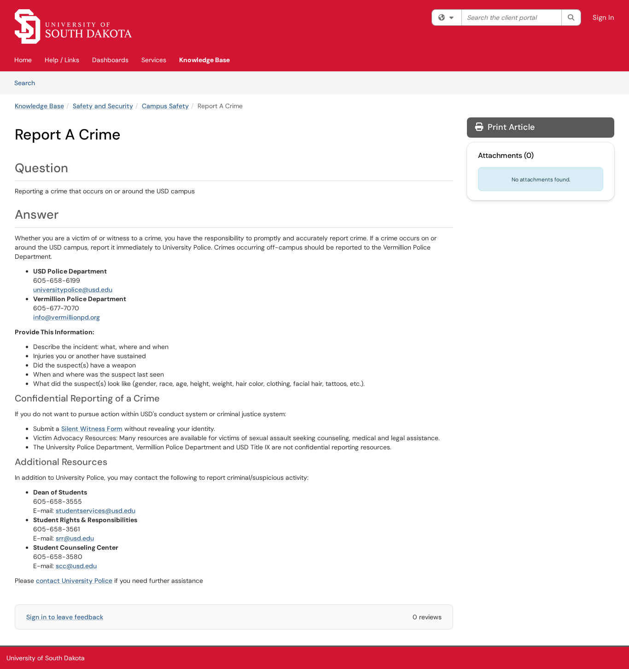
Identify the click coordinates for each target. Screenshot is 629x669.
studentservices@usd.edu (95, 510)
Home (23, 60)
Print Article (510, 127)
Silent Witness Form (91, 429)
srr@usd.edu (75, 538)
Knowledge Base (204, 60)
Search (27, 82)
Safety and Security (103, 106)
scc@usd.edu (76, 566)
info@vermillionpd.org (66, 317)
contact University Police (74, 580)
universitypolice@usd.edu (72, 289)
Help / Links (62, 60)
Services (153, 60)
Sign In (603, 17)
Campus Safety (165, 106)
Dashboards (110, 60)
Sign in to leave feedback (64, 617)
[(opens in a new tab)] (73, 26)
